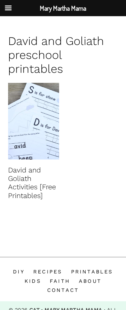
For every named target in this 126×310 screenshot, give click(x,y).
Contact (63, 290)
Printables (92, 272)
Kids (33, 281)
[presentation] (33, 121)
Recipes (47, 272)
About (90, 281)
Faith (60, 281)
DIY (19, 272)
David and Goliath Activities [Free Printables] (32, 183)
